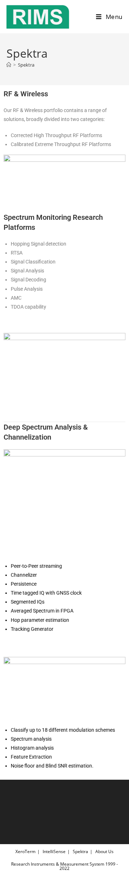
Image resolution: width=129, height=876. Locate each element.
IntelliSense (54, 851)
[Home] (8, 65)
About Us (104, 851)
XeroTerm (25, 851)
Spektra (26, 65)
